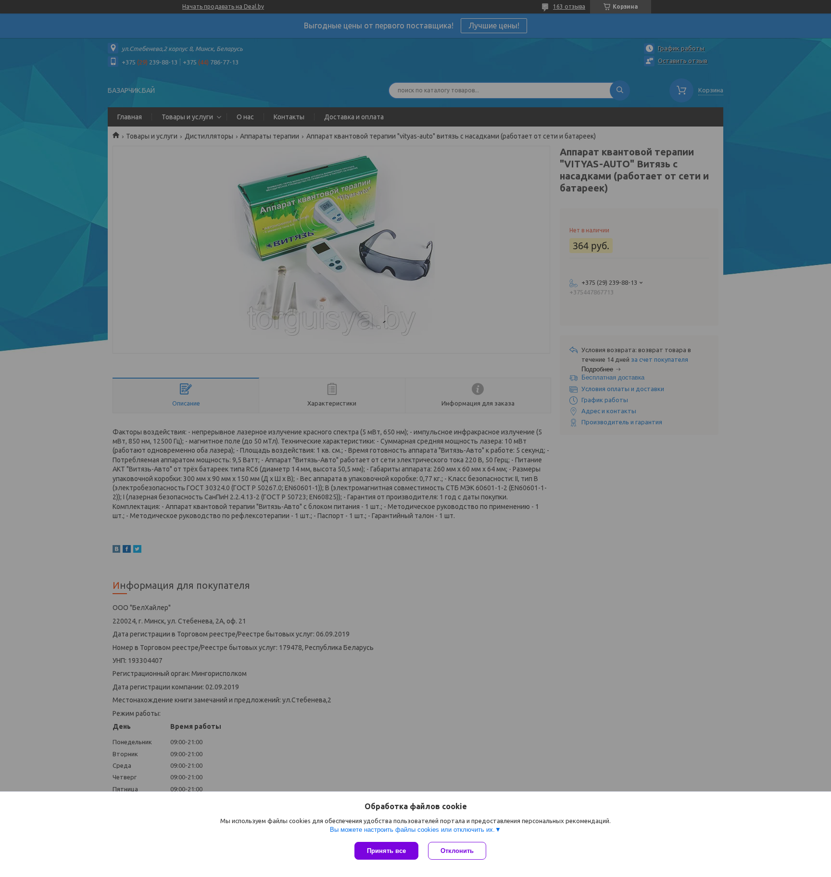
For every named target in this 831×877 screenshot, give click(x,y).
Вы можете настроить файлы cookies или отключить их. (412, 829)
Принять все (386, 850)
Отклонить (457, 850)
